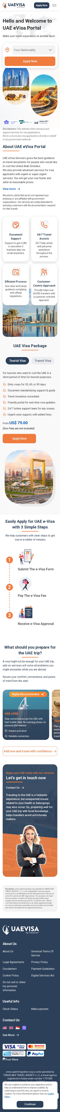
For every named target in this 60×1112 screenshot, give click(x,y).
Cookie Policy (11, 975)
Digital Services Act (42, 975)
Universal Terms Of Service (42, 953)
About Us (8, 951)
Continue (30, 1104)
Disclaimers (10, 968)
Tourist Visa (17, 360)
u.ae (31, 903)
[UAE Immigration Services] (14, 5)
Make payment (39, 1009)
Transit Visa (42, 360)
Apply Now (41, 5)
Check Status (10, 1009)
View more (9, 188)
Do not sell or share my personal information (14, 986)
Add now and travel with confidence (28, 751)
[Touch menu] (54, 5)
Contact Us (13, 787)
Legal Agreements (13, 962)
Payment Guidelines (42, 968)
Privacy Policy (39, 962)
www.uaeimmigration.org (19, 1071)
